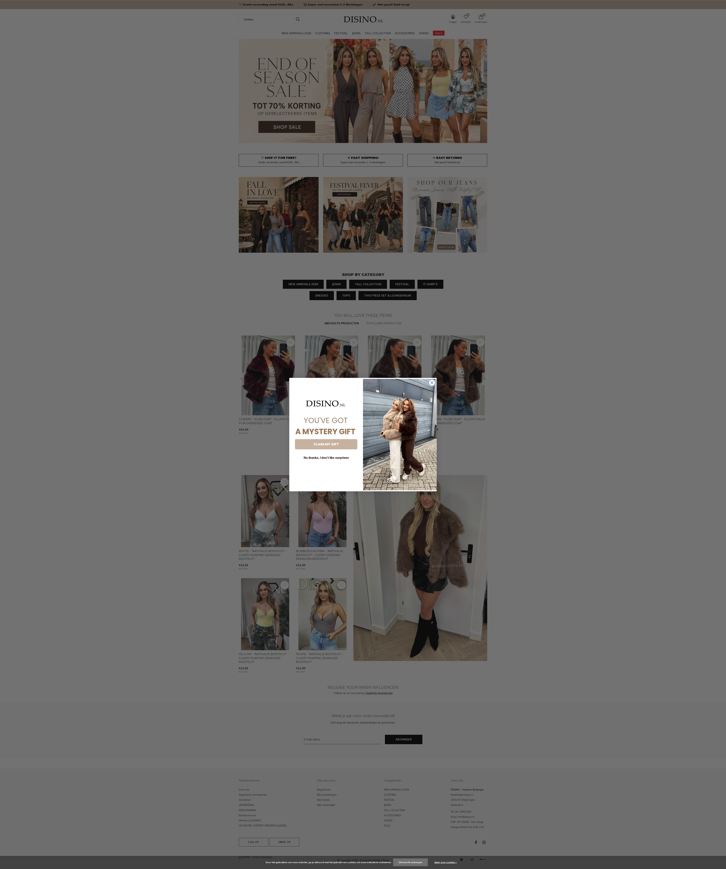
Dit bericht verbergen (410, 862)
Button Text (326, 469)
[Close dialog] (432, 382)
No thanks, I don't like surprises (326, 457)
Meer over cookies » (445, 862)
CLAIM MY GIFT (326, 444)
